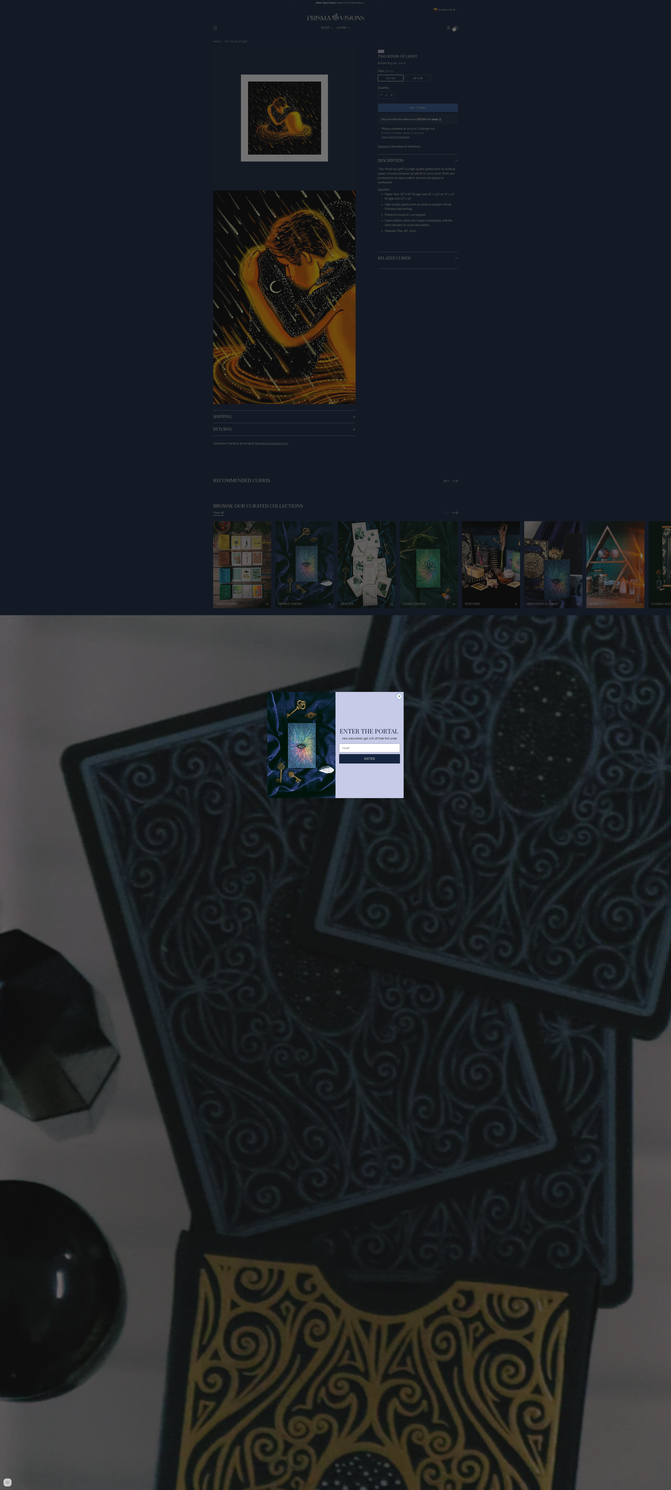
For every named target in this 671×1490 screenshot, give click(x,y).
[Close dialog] (399, 696)
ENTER (369, 759)
